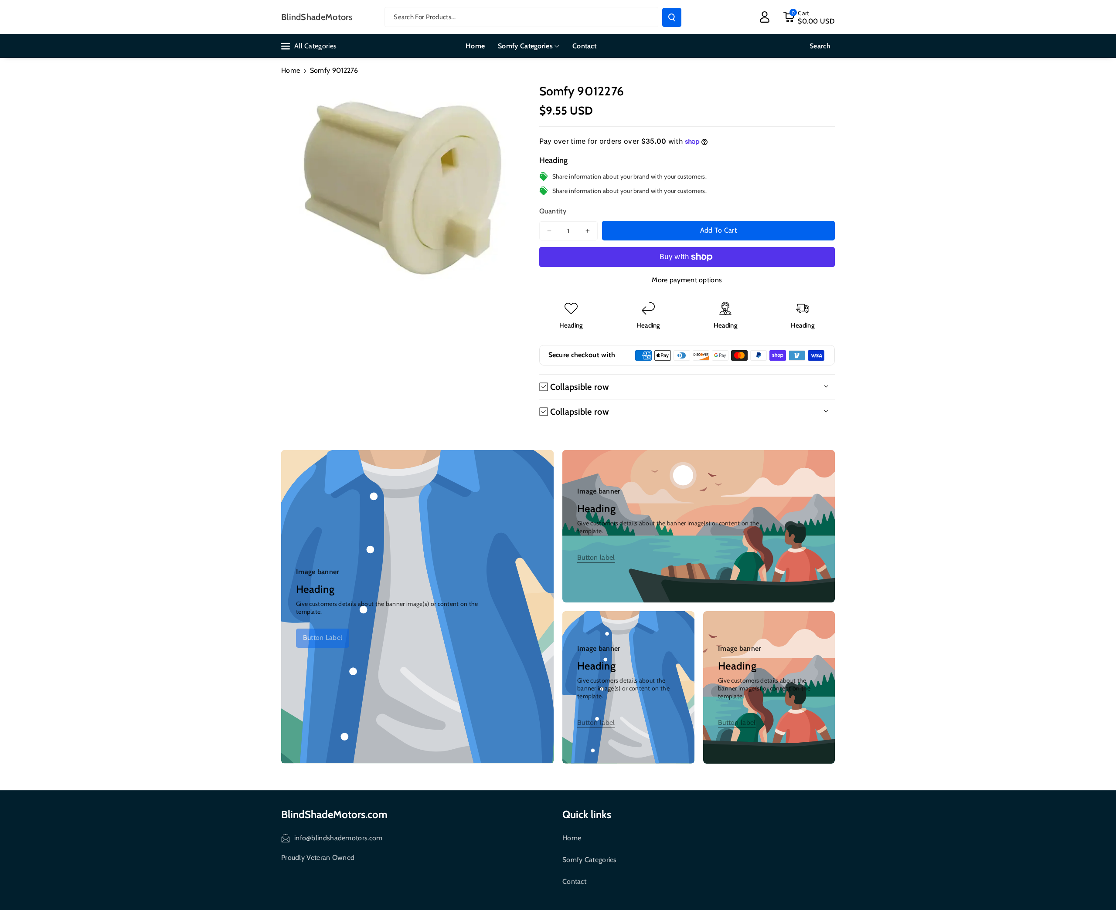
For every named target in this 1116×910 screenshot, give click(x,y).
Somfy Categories (589, 860)
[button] (809, 17)
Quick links (586, 814)
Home (290, 70)
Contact (574, 881)
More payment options (687, 280)
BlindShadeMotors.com (334, 814)
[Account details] (764, 17)
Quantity (552, 211)
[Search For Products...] (671, 17)
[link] (322, 638)
